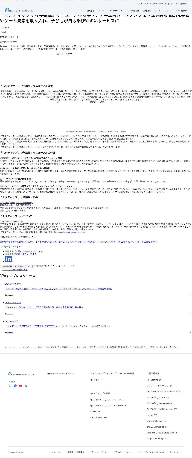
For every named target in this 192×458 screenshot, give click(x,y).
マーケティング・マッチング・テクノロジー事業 (112, 373)
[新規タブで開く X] (10, 385)
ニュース (16, 347)
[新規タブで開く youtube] (20, 385)
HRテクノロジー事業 (100, 393)
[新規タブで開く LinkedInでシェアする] (9, 261)
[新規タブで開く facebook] (15, 385)
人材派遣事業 (153, 373)
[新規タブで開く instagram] (25, 385)
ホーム (8, 347)
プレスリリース (28, 347)
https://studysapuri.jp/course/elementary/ (16, 202)
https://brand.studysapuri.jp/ (11, 221)
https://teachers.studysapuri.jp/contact (69, 232)
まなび (40, 347)
